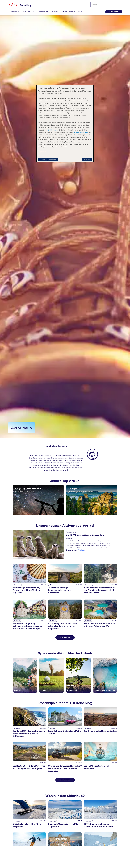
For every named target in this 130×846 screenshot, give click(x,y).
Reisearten (27, 12)
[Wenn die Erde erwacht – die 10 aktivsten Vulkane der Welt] (100, 618)
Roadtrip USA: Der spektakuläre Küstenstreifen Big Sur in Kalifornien (29, 733)
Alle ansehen (65, 637)
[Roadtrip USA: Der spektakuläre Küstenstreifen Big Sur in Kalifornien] (29, 726)
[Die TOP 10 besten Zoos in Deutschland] (38, 544)
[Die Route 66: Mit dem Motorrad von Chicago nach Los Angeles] (29, 760)
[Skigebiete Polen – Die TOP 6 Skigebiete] (29, 818)
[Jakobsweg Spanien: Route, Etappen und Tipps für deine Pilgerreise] (29, 582)
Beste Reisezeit (69, 12)
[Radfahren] (78, 675)
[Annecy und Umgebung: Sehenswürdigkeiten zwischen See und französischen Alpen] (29, 618)
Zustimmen (87, 159)
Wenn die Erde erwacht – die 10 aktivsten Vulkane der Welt (99, 624)
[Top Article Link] (38, 500)
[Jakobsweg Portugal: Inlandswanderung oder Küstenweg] (65, 582)
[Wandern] (25, 675)
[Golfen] (51, 675)
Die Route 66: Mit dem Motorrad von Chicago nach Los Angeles (29, 767)
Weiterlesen (81, 550)
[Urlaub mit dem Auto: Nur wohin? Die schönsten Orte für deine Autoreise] (65, 760)
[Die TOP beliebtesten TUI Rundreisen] (100, 760)
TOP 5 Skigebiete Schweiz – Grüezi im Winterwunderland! (98, 825)
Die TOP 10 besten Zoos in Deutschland (85, 535)
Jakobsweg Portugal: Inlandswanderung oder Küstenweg (60, 590)
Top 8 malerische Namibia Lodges (100, 731)
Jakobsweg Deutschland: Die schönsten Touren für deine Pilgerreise (62, 626)
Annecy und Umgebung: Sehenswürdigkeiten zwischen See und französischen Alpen (28, 626)
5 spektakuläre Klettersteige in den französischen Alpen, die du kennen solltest (99, 590)
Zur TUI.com (113, 12)
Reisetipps (55, 12)
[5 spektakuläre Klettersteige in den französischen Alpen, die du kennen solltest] (100, 582)
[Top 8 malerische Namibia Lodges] (100, 726)
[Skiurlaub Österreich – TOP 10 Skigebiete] (65, 818)
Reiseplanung (43, 12)
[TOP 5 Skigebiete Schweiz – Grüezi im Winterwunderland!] (100, 818)
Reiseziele (13, 12)
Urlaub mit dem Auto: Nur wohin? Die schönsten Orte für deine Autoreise (65, 768)
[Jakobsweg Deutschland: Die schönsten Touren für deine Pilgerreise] (65, 618)
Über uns (81, 12)
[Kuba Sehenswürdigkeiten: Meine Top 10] (65, 726)
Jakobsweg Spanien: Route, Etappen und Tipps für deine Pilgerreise (27, 590)
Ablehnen (42, 159)
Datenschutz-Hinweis (81, 132)
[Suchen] (119, 4)
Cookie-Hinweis (52, 130)
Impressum (42, 152)
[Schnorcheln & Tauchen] (105, 675)
